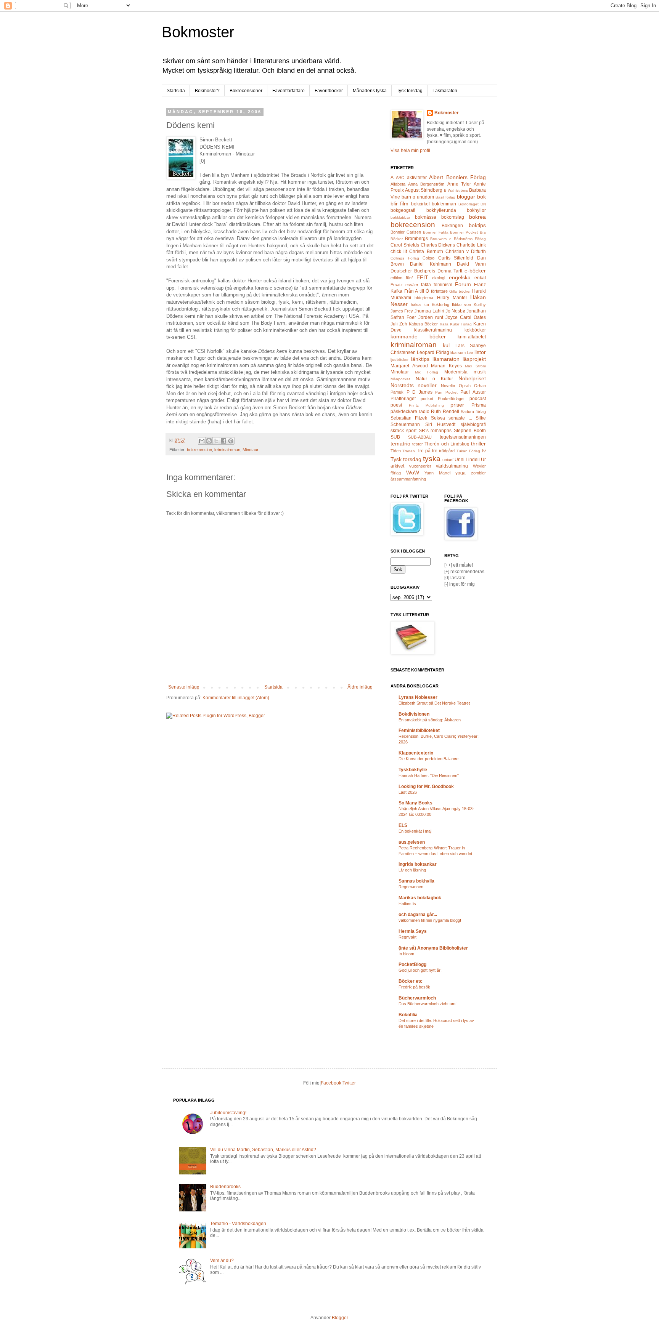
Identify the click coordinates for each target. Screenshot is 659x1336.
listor (480, 352)
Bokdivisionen (414, 714)
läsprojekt (474, 359)
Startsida (176, 90)
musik (480, 372)
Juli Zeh (399, 324)
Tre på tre (427, 450)
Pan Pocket (446, 392)
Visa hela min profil (410, 150)
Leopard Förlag (433, 352)
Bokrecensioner (246, 90)
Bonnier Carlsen (406, 232)
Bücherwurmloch (417, 998)
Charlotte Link (471, 245)
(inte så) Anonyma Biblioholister (433, 948)
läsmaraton (446, 359)
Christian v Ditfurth (465, 251)
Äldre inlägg (360, 687)
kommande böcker (418, 336)
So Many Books (415, 803)
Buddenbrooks (225, 1186)
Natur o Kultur (434, 378)
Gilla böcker (460, 291)
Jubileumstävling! (228, 1112)
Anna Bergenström (426, 184)
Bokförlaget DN (472, 204)
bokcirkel (420, 204)
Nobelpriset (472, 378)
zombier (478, 473)
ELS (403, 825)
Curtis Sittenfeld (456, 258)
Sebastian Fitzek (409, 418)
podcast (477, 398)
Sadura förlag (473, 411)
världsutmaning (452, 466)
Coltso (428, 258)
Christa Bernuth (426, 251)
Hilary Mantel (452, 297)
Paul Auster (473, 392)
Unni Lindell (467, 459)
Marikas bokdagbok (420, 897)
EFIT (422, 277)
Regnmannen (411, 886)
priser (457, 405)
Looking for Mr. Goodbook (426, 786)
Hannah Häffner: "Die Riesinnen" (429, 775)
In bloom (406, 954)
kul (446, 345)
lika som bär (461, 352)
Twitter (349, 1083)
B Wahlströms (456, 190)
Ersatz (397, 284)
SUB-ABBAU (420, 437)
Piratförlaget (403, 398)
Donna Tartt (450, 271)
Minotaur (251, 449)
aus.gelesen (412, 842)
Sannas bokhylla (416, 881)
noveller (427, 385)
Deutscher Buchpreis (413, 271)
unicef (447, 459)
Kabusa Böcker (423, 324)
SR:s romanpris (435, 430)
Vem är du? (222, 1260)
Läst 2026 (408, 792)
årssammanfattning (408, 479)
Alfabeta (398, 184)
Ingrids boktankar (418, 864)
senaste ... (460, 418)
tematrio (400, 444)
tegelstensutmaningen (463, 437)
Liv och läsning (412, 870)
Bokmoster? (207, 90)
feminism (443, 284)
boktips (477, 225)
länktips (420, 359)
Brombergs (416, 238)
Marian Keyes (446, 365)
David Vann (471, 264)
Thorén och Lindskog (446, 444)
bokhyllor (476, 210)
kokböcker (475, 330)
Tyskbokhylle (413, 769)
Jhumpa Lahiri (429, 311)
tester (417, 444)
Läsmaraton (444, 90)
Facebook (331, 1083)
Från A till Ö (416, 291)
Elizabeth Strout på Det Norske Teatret (434, 703)
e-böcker (475, 271)
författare (439, 291)
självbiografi (473, 424)
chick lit (399, 251)
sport (411, 430)
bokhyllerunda (441, 210)
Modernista (456, 372)
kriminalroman (227, 449)
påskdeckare (404, 411)
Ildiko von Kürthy (469, 304)
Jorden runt (430, 317)
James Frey (402, 311)
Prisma (478, 405)
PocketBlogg (412, 964)
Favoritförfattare (288, 90)
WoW (412, 472)
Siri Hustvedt (440, 424)
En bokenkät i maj (415, 831)
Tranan (408, 451)
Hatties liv (407, 903)
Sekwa (438, 418)
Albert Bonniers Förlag (457, 177)
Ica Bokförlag (436, 304)
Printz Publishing (426, 405)
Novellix (448, 385)
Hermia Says (413, 931)
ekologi (438, 278)
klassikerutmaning (433, 330)
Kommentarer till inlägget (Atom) (236, 697)
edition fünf (402, 278)
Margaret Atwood (409, 365)
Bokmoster (198, 32)
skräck (397, 430)
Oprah (465, 385)
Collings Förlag (405, 258)
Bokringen (452, 225)
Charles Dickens (438, 245)
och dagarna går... (418, 914)
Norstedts (402, 385)
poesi (396, 405)
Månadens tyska (370, 90)
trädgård (447, 451)
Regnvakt (407, 937)
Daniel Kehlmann (430, 264)
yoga (460, 473)
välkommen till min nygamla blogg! (430, 920)
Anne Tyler (459, 184)
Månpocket (400, 379)
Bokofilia (408, 1014)
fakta (426, 284)
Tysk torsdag (410, 90)
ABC (400, 177)
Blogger (340, 1317)
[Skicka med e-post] (202, 441)
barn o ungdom (418, 197)
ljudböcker (399, 359)
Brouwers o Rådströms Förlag (458, 239)
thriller (478, 444)
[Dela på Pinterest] (231, 441)
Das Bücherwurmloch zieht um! (427, 1003)
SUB (395, 437)
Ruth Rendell (445, 411)
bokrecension (199, 449)
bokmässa (425, 217)
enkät (480, 277)
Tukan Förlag (468, 451)
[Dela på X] (216, 441)
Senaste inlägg (183, 687)
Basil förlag (445, 197)
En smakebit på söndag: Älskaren (430, 720)
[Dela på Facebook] (223, 441)
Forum (463, 284)
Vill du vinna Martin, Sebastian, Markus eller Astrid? (263, 1149)
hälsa (416, 304)
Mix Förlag (426, 372)
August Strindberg (423, 190)
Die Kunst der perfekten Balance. (429, 758)
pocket (427, 398)
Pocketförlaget (451, 398)
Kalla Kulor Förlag (456, 324)
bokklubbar (400, 217)
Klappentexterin (416, 753)
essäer (411, 284)
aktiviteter (417, 177)
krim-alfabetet (472, 337)
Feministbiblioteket (419, 730)
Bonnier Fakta (435, 232)
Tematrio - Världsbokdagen (238, 1223)
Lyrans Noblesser (418, 697)
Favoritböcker (329, 90)
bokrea (477, 217)
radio (424, 411)
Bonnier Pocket (464, 232)
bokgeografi (403, 210)
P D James (419, 392)
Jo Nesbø (455, 311)
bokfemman (444, 204)
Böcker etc (411, 981)
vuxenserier (420, 466)
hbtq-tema (424, 297)
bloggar (466, 197)
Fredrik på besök (414, 987)
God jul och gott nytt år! (420, 970)
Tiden (396, 451)
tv (484, 450)
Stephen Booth (470, 430)
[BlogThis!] (209, 441)
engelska (460, 277)
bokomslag (452, 217)
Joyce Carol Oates (465, 317)
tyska (431, 459)
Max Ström (475, 366)
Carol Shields (405, 245)
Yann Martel (437, 473)
